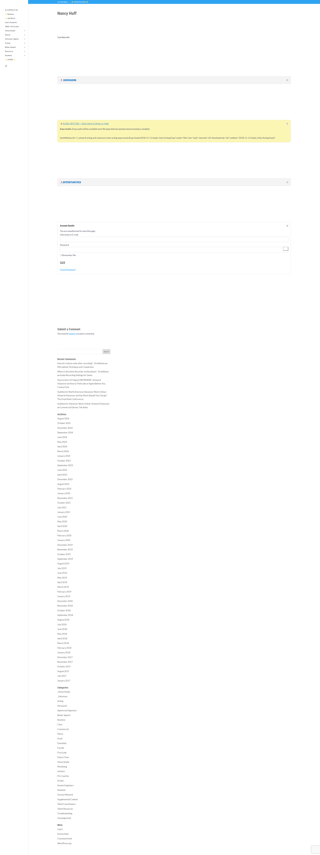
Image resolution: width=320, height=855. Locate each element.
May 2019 (62, 577)
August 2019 (63, 563)
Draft (59, 738)
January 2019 (63, 596)
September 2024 (65, 432)
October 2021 (64, 502)
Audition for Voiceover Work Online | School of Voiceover (83, 403)
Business (61, 719)
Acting (7, 43)
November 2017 (65, 662)
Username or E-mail (69, 234)
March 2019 (63, 587)
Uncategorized (64, 818)
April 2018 (62, 638)
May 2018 (62, 634)
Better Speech (10, 47)
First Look (61, 752)
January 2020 (63, 540)
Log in (60, 829)
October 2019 (64, 554)
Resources (9, 51)
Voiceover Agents (12, 39)
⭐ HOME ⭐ (10, 60)
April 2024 (62, 446)
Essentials (61, 743)
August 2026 (63, 418)
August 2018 (63, 619)
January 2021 (63, 512)
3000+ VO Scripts (12, 27)
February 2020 (64, 535)
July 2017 (61, 676)
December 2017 (65, 657)
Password (64, 245)
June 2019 (62, 573)
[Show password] (285, 249)
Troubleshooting (64, 813)
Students (8, 55)
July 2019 (61, 568)
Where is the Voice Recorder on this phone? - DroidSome (83, 371)
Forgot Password (68, 269)
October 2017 (64, 666)
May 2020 (62, 521)
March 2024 (63, 451)
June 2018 (62, 629)
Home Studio (10, 31)
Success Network (65, 794)
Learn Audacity (11, 22)
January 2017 (63, 680)
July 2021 (61, 507)
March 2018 (63, 643)
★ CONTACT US (11, 10)
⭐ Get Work (10, 18)
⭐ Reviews (9, 14)
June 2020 (62, 516)
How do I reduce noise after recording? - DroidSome (81, 363)
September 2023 (65, 465)
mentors (61, 771)
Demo (60, 733)
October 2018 (64, 610)
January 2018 (63, 652)
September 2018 (65, 615)
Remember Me (69, 255)
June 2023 (62, 470)
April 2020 (62, 526)
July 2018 (61, 624)
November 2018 (65, 605)
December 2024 (65, 428)
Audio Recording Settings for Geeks (76, 375)
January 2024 (63, 456)
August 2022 (63, 484)
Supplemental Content (67, 799)
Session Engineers (65, 785)
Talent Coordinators (66, 804)
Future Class (63, 757)
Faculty (60, 748)
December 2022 (65, 479)
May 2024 (62, 442)
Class (59, 724)
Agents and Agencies (66, 710)
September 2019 (65, 559)
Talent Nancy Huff (63, 37)
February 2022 (64, 488)
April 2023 (62, 474)
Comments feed (64, 838)
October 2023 (64, 460)
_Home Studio (63, 691)
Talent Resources (65, 808)
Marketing (62, 766)
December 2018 (65, 601)
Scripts (60, 780)
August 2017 (63, 671)
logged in (73, 333)
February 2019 (64, 591)
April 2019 (62, 582)
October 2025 (64, 423)
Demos (7, 35)
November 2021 (65, 498)
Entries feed (62, 834)
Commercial (63, 729)
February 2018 (64, 648)
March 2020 (63, 531)
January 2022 (63, 493)
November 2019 (65, 549)
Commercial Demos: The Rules (74, 407)
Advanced (62, 705)
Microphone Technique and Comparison (75, 367)
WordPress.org (64, 843)
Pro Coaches (63, 776)
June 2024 (62, 437)
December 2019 (65, 545)
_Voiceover (62, 696)
